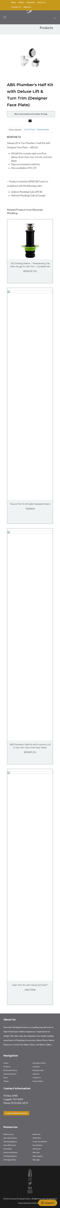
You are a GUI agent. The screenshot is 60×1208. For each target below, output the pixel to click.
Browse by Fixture (10, 1070)
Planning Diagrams (10, 1141)
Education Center (39, 1063)
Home (5, 1063)
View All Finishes (9, 1145)
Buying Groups (38, 1070)
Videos (21, 2)
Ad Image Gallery (9, 1160)
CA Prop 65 (37, 1149)
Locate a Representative (16, 1113)
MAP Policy (37, 1138)
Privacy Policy (38, 1081)
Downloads (43, 129)
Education (31, 2)
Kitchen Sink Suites (10, 1152)
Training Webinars (10, 1156)
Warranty (27, 7)
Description (15, 129)
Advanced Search (9, 1074)
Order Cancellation (40, 1141)
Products (6, 1067)
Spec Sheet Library (10, 1138)
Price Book (7, 1149)
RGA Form (36, 1134)
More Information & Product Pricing (31, 114)
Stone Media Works (34, 1203)
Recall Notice (37, 1145)
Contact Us (16, 7)
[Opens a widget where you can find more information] (47, 1203)
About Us (41, 2)
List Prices (30, 129)
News (13, 2)
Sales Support (38, 1156)
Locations (36, 1067)
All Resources (8, 1134)
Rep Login (36, 1160)
